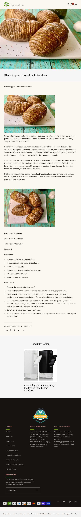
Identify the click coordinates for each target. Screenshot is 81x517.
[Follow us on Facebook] (58, 502)
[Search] (69, 4)
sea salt (21, 266)
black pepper (36, 270)
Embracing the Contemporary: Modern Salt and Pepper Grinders (39, 388)
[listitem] (10, 330)
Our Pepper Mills (12, 450)
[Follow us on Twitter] (64, 502)
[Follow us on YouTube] (75, 502)
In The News (10, 446)
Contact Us (10, 441)
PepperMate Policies (13, 455)
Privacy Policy (11, 469)
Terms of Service (12, 460)
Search (8, 432)
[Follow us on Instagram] (70, 502)
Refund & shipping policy (15, 464)
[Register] (37, 490)
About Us (9, 436)
